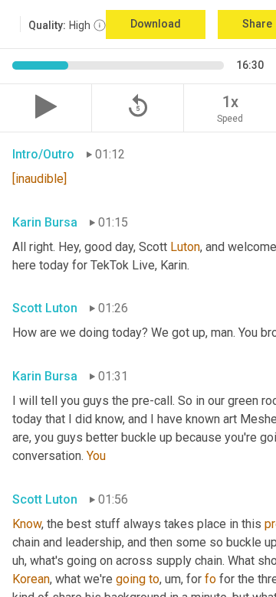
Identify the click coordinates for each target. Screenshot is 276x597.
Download (155, 24)
